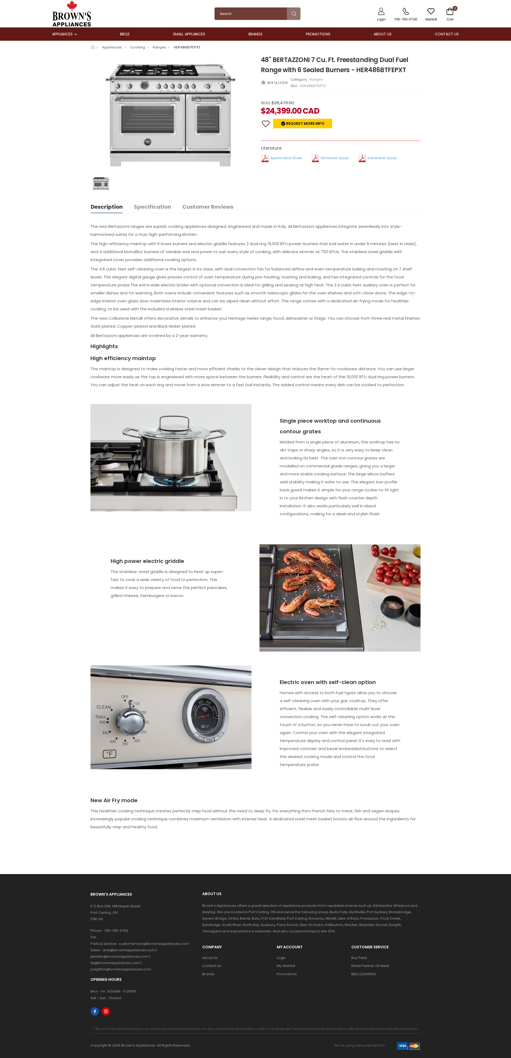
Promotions (318, 34)
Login (281, 957)
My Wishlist (286, 965)
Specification (152, 207)
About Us (383, 34)
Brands (255, 34)
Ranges (159, 47)
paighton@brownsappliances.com (120, 969)
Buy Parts (359, 957)
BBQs (125, 34)
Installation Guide (382, 158)
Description (107, 207)
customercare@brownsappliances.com (154, 943)
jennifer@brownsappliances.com (119, 956)
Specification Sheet (286, 158)
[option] (171, 115)
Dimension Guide (335, 158)
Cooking (137, 47)
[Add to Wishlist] (265, 123)
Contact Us (447, 34)
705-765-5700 (116, 930)
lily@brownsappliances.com (115, 962)
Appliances (62, 34)
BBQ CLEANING (363, 974)
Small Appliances (189, 34)
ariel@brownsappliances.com (128, 950)
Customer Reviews (207, 207)
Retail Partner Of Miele (370, 965)
